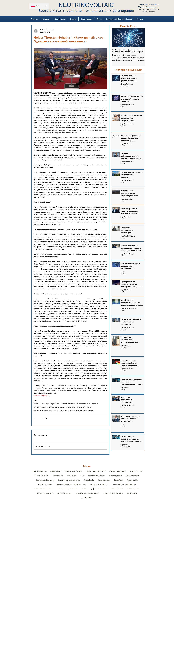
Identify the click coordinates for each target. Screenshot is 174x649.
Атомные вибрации (75, 411)
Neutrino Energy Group (41, 404)
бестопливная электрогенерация (124, 484)
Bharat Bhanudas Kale (39, 471)
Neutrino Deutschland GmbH (43, 411)
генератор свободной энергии (67, 489)
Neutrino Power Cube (41, 407)
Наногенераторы (104, 480)
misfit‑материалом (115, 476)
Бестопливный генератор (45, 480)
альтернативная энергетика (88, 404)
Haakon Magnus (55, 471)
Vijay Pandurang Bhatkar (96, 476)
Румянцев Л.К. (132, 480)
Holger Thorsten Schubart (58, 404)
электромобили (88, 411)
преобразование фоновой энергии (87, 493)
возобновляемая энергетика (76, 407)
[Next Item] (141, 38)
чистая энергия (131, 493)
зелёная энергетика (60, 411)
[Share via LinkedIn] (46, 418)
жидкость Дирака (117, 489)
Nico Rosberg (71, 476)
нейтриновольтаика (64, 493)
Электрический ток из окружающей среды (71, 484)
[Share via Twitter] (41, 418)
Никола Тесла (118, 480)
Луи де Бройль (89, 480)
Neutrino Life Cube (135, 471)
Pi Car (82, 476)
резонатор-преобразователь (113, 493)
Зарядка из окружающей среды (69, 480)
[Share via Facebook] (35, 418)
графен (89, 407)
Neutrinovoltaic (73, 404)
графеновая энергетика (99, 489)
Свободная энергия (45, 484)
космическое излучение (57, 407)
